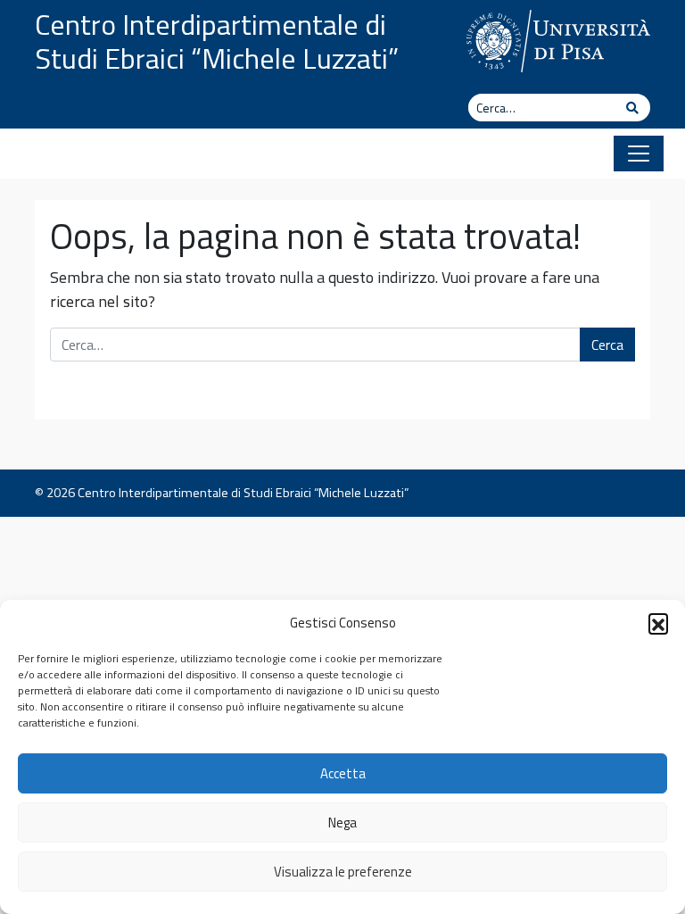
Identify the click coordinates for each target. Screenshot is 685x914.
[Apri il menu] (639, 153)
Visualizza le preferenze (343, 871)
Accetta (343, 773)
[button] (658, 623)
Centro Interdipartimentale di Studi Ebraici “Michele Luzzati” (217, 41)
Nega (342, 822)
